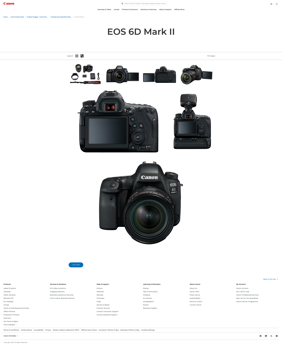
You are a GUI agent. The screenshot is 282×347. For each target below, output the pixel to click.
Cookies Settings (148, 330)
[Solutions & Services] (157, 9)
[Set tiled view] (76, 55)
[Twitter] (271, 336)
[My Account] (271, 4)
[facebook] (260, 336)
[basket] (276, 4)
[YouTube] (277, 336)
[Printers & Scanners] (139, 9)
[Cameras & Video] (112, 9)
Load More (76, 265)
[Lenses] (120, 9)
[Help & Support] (172, 9)
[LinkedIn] (266, 336)
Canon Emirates (10, 336)
